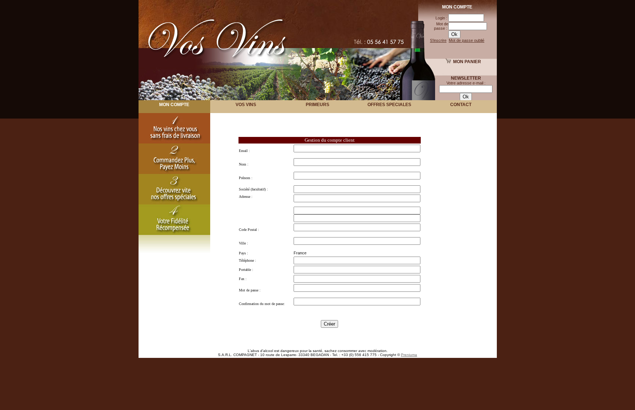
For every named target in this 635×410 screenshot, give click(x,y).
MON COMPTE (174, 104)
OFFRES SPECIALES (389, 104)
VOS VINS (246, 104)
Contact (460, 104)
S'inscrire (438, 40)
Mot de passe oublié (466, 40)
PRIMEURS (317, 104)
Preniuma (409, 355)
